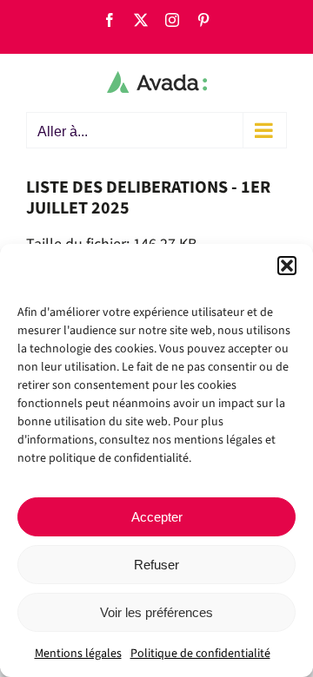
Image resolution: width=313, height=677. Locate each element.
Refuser (156, 564)
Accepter (157, 516)
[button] (287, 265)
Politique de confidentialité (200, 653)
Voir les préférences (156, 612)
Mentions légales (78, 653)
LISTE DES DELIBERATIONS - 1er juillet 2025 (148, 197)
